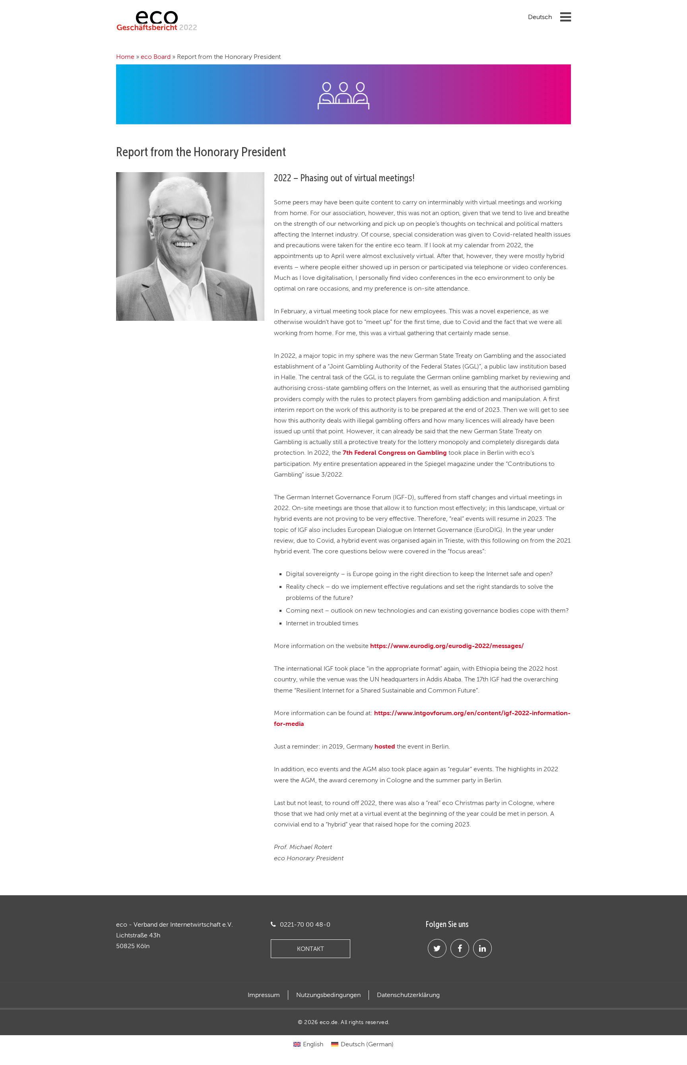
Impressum (264, 995)
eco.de (329, 1022)
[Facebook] (459, 948)
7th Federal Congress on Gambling (395, 452)
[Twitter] (437, 948)
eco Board (156, 56)
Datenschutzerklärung (408, 995)
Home (125, 56)
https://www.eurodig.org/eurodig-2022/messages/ (447, 645)
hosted (385, 746)
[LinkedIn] (482, 948)
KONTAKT (310, 948)
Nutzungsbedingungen (328, 995)
